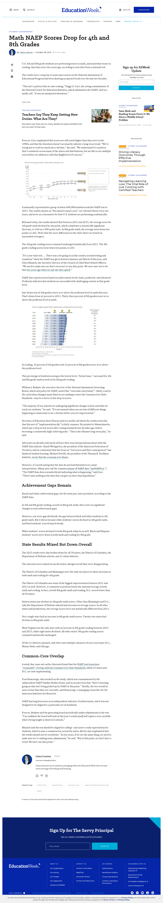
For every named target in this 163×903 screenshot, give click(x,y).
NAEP (39, 791)
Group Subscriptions (110, 877)
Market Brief (132, 21)
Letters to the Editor (84, 868)
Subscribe (144, 10)
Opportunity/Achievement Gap (97, 785)
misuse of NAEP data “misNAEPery (85, 468)
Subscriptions (107, 868)
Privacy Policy (97, 893)
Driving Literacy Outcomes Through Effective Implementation (132, 156)
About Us (54, 864)
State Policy (41, 785)
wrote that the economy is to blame (50, 457)
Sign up (105, 846)
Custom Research (135, 886)
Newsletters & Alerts (110, 872)
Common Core (73, 785)
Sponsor (122, 177)
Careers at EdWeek (57, 885)
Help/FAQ (80, 872)
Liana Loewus (26, 52)
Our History (54, 872)
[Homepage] (81, 10)
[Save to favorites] (12, 71)
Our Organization (56, 868)
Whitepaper (124, 148)
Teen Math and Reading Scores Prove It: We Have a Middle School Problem (134, 116)
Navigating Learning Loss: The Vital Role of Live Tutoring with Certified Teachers (133, 186)
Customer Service (83, 877)
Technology (93, 21)
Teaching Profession (31, 110)
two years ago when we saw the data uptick (48, 269)
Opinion (107, 21)
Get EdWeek (107, 864)
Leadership (28, 21)
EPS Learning (140, 166)
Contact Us (81, 864)
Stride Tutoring (141, 195)
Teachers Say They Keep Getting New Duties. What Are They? (50, 116)
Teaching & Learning (71, 21)
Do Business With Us (137, 864)
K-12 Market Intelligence (137, 881)
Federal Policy (57, 785)
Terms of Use (81, 893)
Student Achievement (21, 32)
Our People (54, 877)
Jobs (118, 21)
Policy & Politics (47, 21)
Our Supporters (56, 881)
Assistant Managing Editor (46, 760)
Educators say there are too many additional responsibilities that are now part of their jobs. (52, 125)
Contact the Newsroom (85, 881)
